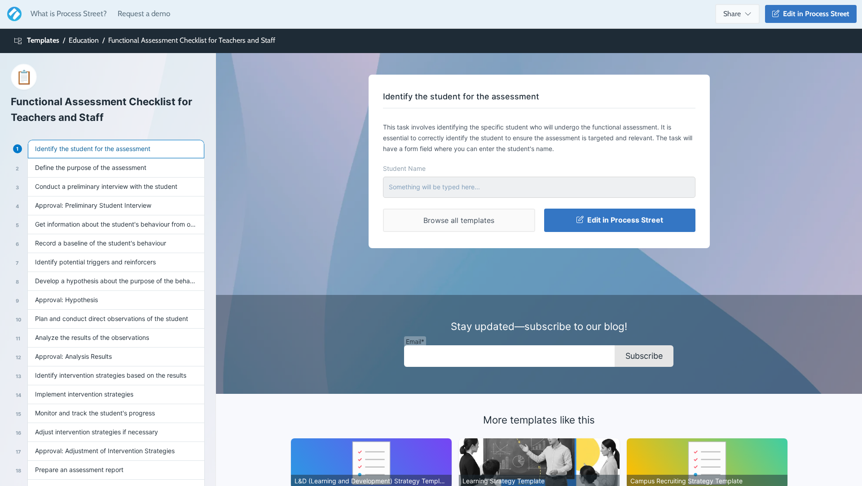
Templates (43, 40)
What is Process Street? (69, 13)
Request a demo (144, 13)
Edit (814, 13)
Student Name (404, 168)
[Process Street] (12, 14)
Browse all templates (458, 220)
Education (84, 40)
